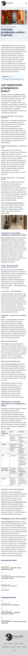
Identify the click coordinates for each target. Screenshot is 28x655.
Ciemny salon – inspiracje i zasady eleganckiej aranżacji (11, 568)
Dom (14, 650)
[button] (26, 3)
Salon (19, 647)
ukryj (11, 76)
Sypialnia (24, 647)
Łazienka (21, 643)
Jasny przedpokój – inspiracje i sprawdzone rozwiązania (14, 622)
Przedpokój (13, 27)
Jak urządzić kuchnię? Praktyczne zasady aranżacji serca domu (13, 577)
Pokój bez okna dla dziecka (9, 586)
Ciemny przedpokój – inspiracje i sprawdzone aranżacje (10, 613)
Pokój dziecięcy (5, 647)
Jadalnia (10, 643)
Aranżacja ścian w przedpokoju (10, 605)
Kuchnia (16, 643)
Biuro (5, 643)
